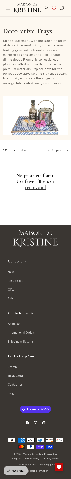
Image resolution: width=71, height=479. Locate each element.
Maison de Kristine (33, 454)
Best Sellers (15, 280)
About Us (14, 323)
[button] (8, 8)
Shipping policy (48, 464)
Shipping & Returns (21, 341)
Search (12, 366)
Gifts (11, 289)
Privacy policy (51, 458)
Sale (10, 298)
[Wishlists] (59, 467)
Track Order (15, 375)
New (11, 272)
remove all (35, 187)
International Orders (21, 332)
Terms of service (27, 464)
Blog (11, 393)
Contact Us (15, 384)
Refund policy (31, 458)
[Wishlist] (54, 8)
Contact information (37, 470)
